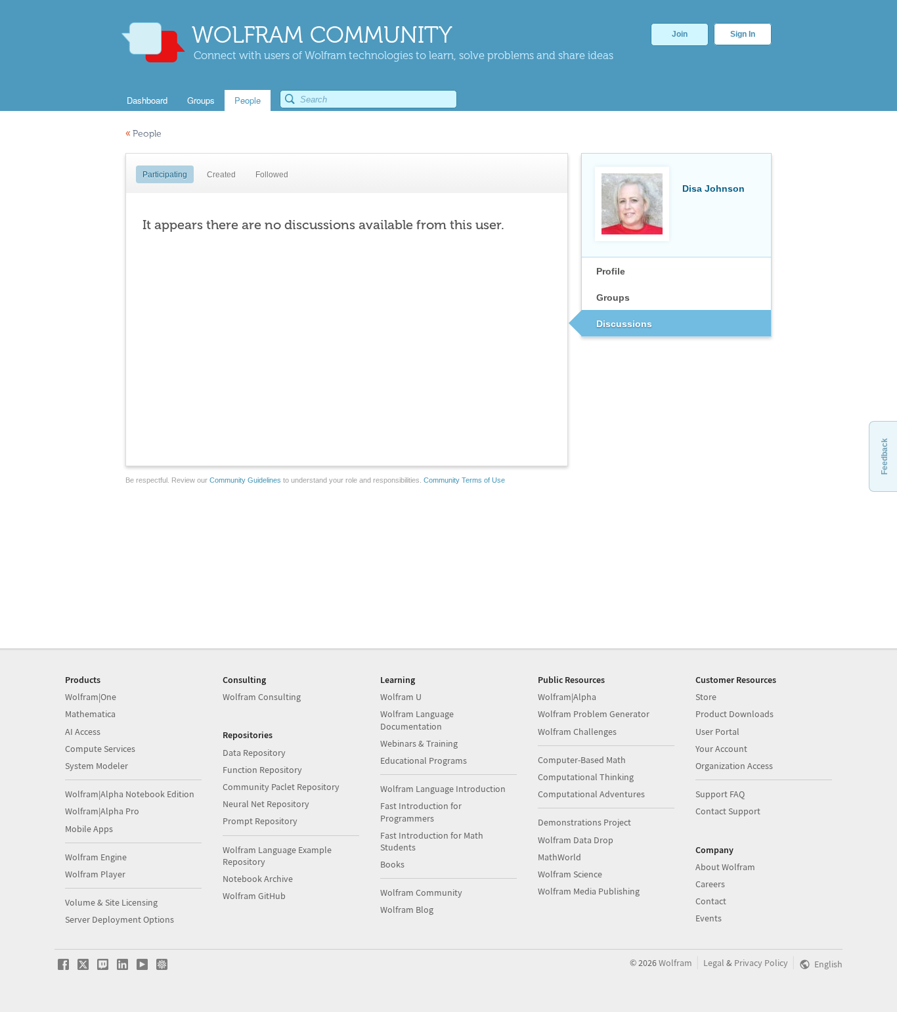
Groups (613, 297)
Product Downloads (734, 714)
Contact (710, 901)
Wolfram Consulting (262, 697)
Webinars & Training (419, 743)
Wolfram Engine (96, 857)
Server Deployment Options (119, 919)
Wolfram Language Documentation (417, 720)
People (143, 133)
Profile (610, 271)
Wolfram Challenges (577, 731)
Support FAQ (720, 794)
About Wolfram (725, 867)
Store (705, 697)
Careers (710, 884)
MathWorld (559, 857)
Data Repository (254, 753)
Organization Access (734, 766)
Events (708, 918)
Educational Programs (423, 760)
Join (680, 34)
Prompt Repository (260, 821)
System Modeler (96, 766)
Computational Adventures (591, 794)
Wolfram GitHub (254, 896)
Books (392, 864)
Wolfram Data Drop (575, 840)
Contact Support (727, 811)
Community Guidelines (245, 480)
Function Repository (262, 770)
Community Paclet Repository (281, 787)
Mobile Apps (89, 829)
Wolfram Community (421, 892)
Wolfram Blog (406, 909)
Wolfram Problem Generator (593, 714)
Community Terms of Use (464, 480)
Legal (713, 963)
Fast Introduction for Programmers (421, 812)
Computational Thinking (586, 777)
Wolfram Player (95, 874)
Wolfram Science (570, 874)
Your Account (721, 749)
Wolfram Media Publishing (589, 891)
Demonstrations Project (584, 822)
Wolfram (675, 963)
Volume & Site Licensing (111, 902)
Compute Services (100, 749)
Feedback (884, 456)
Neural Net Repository (266, 804)
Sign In (742, 34)
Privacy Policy (761, 963)
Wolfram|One (90, 697)
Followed (271, 174)
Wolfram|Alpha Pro (102, 811)
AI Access (82, 731)
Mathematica (90, 714)
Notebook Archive (258, 879)
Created (221, 174)
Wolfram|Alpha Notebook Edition (129, 794)
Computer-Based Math (582, 760)
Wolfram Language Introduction (443, 789)
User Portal (717, 731)
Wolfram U (401, 697)
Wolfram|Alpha (567, 697)
